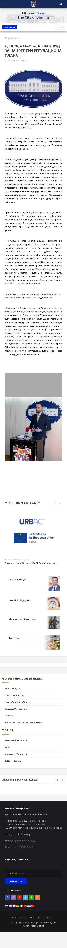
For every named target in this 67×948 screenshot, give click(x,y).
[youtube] (19, 897)
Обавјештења (9, 27)
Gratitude (35, 917)
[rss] (37, 897)
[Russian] (25, 906)
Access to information (16, 740)
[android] (31, 897)
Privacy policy (19, 917)
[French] (14, 906)
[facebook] (7, 897)
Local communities (14, 695)
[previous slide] (55, 503)
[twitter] (25, 897)
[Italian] (21, 906)
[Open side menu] (3, 3)
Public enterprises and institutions (23, 722)
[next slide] (60, 503)
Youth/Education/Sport (17, 702)
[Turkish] (33, 906)
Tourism (9, 715)
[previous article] (62, 27)
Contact (48, 917)
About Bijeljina (12, 688)
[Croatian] (6, 906)
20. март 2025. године (17, 60)
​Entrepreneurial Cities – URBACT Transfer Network (31, 563)
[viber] (13, 897)
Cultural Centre (13, 760)
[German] (18, 906)
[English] (10, 906)
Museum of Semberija (16, 754)
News (7, 747)
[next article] (57, 27)
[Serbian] (29, 906)
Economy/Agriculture (16, 709)
